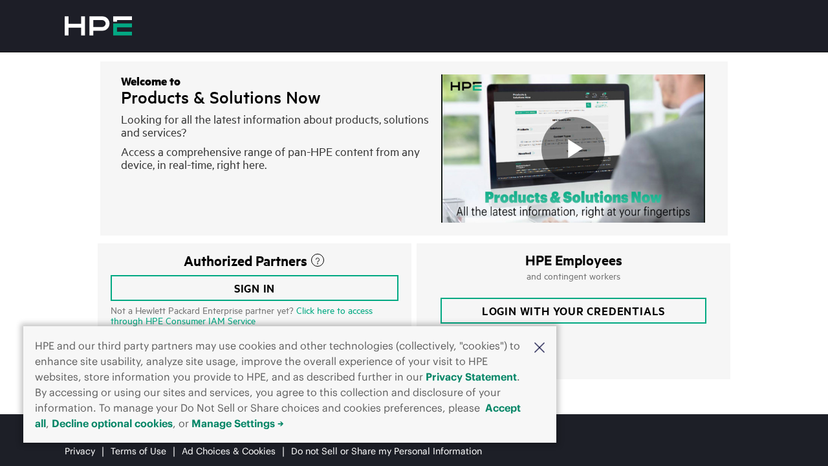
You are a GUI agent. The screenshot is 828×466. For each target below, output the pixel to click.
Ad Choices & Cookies (229, 451)
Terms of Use (138, 451)
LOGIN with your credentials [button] (573, 310)
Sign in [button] (255, 288)
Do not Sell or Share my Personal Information (386, 451)
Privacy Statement (471, 376)
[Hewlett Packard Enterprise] (98, 25)
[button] (539, 346)
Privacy (80, 451)
